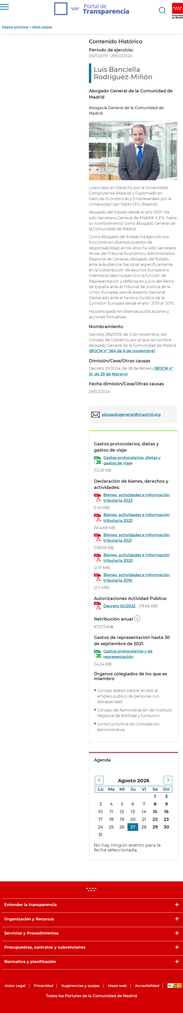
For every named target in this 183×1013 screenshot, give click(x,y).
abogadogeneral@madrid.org (131, 414)
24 (100, 827)
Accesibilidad (147, 985)
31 (100, 834)
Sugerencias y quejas (80, 985)
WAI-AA (175, 985)
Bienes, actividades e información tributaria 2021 (136, 538)
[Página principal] (91, 8)
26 (121, 827)
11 (111, 811)
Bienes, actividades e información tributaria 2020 (136, 558)
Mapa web (117, 985)
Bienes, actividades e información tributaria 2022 (136, 518)
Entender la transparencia (30, 904)
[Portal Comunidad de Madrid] (177, 10)
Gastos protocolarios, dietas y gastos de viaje (132, 460)
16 (166, 811)
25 (111, 827)
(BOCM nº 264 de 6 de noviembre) (122, 351)
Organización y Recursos (29, 919)
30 (166, 827)
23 (166, 819)
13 (133, 811)
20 (133, 819)
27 (132, 827)
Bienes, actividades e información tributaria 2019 (136, 578)
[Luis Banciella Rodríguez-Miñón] (133, 150)
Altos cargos (42, 27)
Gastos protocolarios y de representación (127, 654)
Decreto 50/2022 (119, 606)
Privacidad (43, 985)
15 (155, 811)
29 (155, 827)
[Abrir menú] (163, 11)
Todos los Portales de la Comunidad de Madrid (91, 996)
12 (122, 811)
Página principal (15, 27)
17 (100, 819)
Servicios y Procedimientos (31, 933)
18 (111, 819)
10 (100, 811)
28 (144, 827)
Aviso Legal (15, 985)
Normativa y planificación (30, 961)
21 (144, 819)
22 (155, 819)
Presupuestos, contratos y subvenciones (45, 947)
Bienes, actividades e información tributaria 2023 (136, 498)
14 (144, 811)
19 (122, 819)
